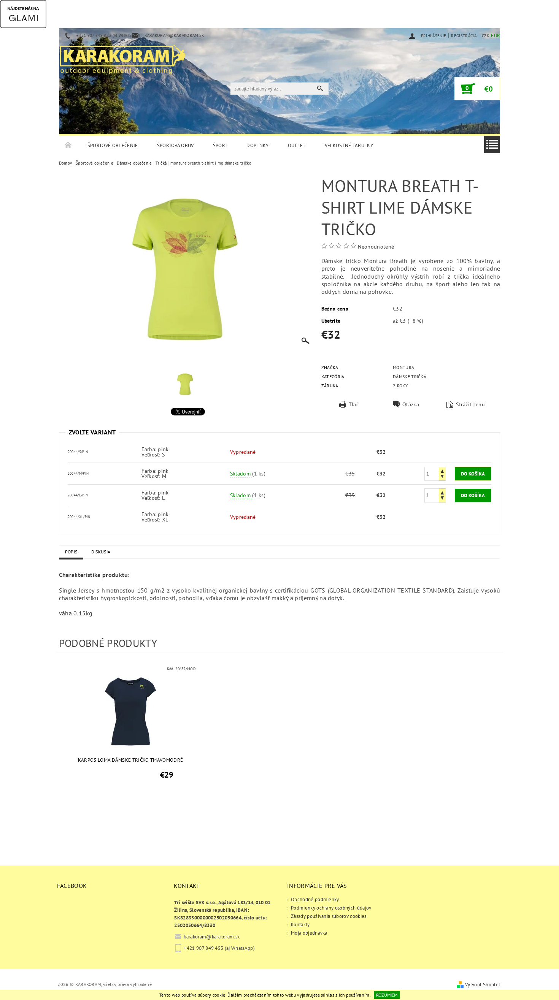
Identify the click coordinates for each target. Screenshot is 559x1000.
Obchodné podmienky (315, 899)
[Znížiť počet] (442, 477)
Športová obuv (175, 145)
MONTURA (403, 367)
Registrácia (463, 35)
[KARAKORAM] (122, 56)
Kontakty (300, 924)
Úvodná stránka (68, 145)
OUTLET (297, 145)
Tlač (354, 404)
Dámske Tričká (409, 376)
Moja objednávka (309, 933)
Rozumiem (386, 995)
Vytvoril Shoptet (482, 984)
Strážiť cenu (470, 404)
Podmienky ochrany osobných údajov (331, 908)
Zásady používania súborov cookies (329, 916)
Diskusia (101, 552)
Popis (71, 552)
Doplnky (257, 145)
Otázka (410, 404)
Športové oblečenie (112, 145)
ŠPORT (220, 145)
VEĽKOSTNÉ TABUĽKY (349, 145)
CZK (485, 35)
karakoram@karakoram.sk (212, 936)
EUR (495, 35)
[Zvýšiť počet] (442, 470)
